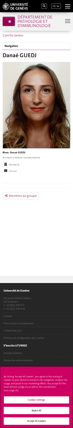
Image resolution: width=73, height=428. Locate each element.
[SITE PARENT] (9, 21)
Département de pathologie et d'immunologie (35, 21)
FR (54, 6)
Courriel (13, 171)
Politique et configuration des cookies (24, 338)
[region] (36, 397)
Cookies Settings (36, 399)
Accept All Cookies (36, 420)
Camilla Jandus (13, 35)
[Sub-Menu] (67, 21)
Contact (8, 316)
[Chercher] (44, 6)
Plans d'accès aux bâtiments (18, 323)
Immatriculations (13, 353)
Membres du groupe (22, 196)
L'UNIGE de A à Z (13, 330)
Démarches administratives (18, 360)
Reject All (36, 410)
